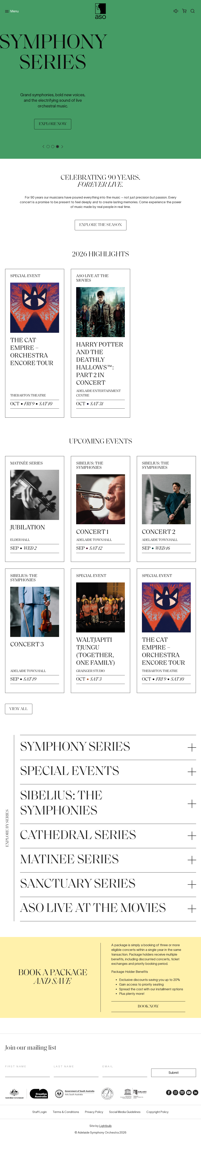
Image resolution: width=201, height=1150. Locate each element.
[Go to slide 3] (57, 146)
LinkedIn (194, 1093)
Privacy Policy (94, 1112)
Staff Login (39, 1112)
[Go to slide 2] (52, 146)
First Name (16, 1066)
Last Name (64, 1066)
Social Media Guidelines (125, 1112)
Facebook (167, 1093)
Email (107, 1066)
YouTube (187, 1093)
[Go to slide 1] (48, 146)
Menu (14, 11)
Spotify (181, 1093)
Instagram (174, 1093)
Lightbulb (105, 1125)
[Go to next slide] (62, 146)
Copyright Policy (157, 1112)
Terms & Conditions (66, 1112)
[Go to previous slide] (43, 146)
